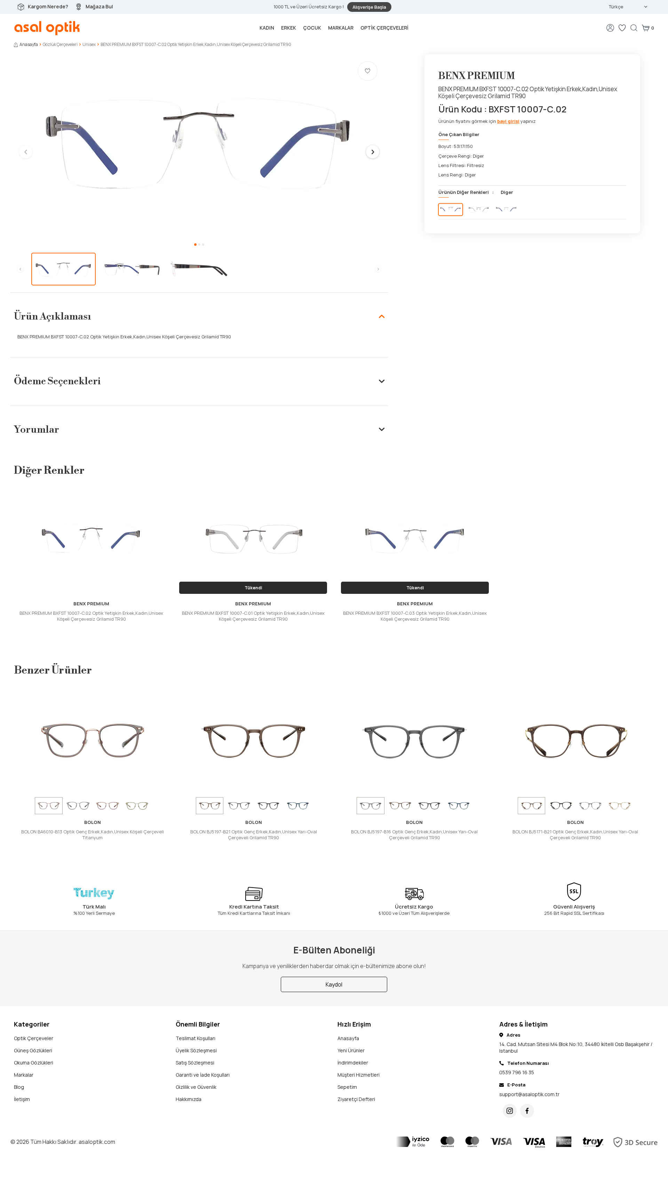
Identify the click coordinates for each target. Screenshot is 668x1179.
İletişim (22, 1099)
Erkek (288, 27)
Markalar (340, 27)
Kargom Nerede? (48, 6)
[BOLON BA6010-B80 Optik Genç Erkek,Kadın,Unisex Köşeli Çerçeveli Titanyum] (137, 805)
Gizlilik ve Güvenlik (196, 1087)
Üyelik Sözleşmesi (196, 1050)
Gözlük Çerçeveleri (60, 44)
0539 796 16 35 (516, 1072)
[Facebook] (527, 1111)
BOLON (92, 822)
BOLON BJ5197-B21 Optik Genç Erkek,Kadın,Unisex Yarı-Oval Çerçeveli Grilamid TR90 (253, 835)
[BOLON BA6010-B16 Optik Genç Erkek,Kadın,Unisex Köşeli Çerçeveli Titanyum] (78, 805)
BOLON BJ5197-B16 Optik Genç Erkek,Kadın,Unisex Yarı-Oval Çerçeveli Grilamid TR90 (414, 835)
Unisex (89, 44)
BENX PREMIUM (476, 76)
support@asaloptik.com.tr (529, 1094)
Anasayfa (28, 44)
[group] (199, 147)
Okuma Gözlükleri (33, 1062)
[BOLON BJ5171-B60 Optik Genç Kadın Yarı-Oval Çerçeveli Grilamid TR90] (619, 805)
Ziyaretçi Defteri (356, 1099)
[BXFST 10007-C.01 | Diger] (478, 209)
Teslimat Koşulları (195, 1038)
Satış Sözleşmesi (195, 1062)
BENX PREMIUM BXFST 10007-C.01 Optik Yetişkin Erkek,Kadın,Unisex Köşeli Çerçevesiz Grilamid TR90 (253, 616)
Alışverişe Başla (369, 7)
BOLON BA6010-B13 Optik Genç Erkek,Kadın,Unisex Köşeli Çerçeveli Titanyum (92, 835)
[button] (195, 244)
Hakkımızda (188, 1099)
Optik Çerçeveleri (384, 27)
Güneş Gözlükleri (33, 1050)
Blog (19, 1087)
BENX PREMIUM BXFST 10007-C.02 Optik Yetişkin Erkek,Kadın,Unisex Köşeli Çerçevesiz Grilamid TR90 (91, 616)
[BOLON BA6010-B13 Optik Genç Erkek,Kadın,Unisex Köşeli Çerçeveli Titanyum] (92, 740)
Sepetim (347, 1087)
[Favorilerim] (622, 27)
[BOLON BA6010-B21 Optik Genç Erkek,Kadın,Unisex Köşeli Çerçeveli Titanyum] (107, 805)
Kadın (267, 27)
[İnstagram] (510, 1111)
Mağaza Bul (99, 6)
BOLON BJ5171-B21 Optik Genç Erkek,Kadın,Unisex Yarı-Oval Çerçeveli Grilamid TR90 (575, 835)
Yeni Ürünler (351, 1050)
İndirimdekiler (352, 1062)
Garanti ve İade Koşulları (203, 1074)
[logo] (47, 28)
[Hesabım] (610, 27)
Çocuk (312, 27)
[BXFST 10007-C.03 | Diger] (506, 209)
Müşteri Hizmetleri (358, 1074)
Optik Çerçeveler (33, 1038)
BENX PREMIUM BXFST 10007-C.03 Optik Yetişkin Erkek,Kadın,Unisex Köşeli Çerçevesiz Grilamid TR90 (415, 616)
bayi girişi (508, 121)
